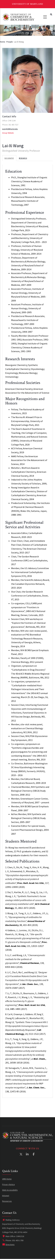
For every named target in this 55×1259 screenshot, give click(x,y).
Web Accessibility (10, 1190)
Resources (7, 1201)
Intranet (5, 1195)
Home (2, 41)
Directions (10, 1244)
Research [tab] (23, 158)
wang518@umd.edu (10, 129)
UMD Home (7, 1179)
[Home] (18, 17)
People (9, 41)
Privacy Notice (8, 1184)
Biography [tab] (9, 158)
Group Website (8, 133)
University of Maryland (27, 4)
